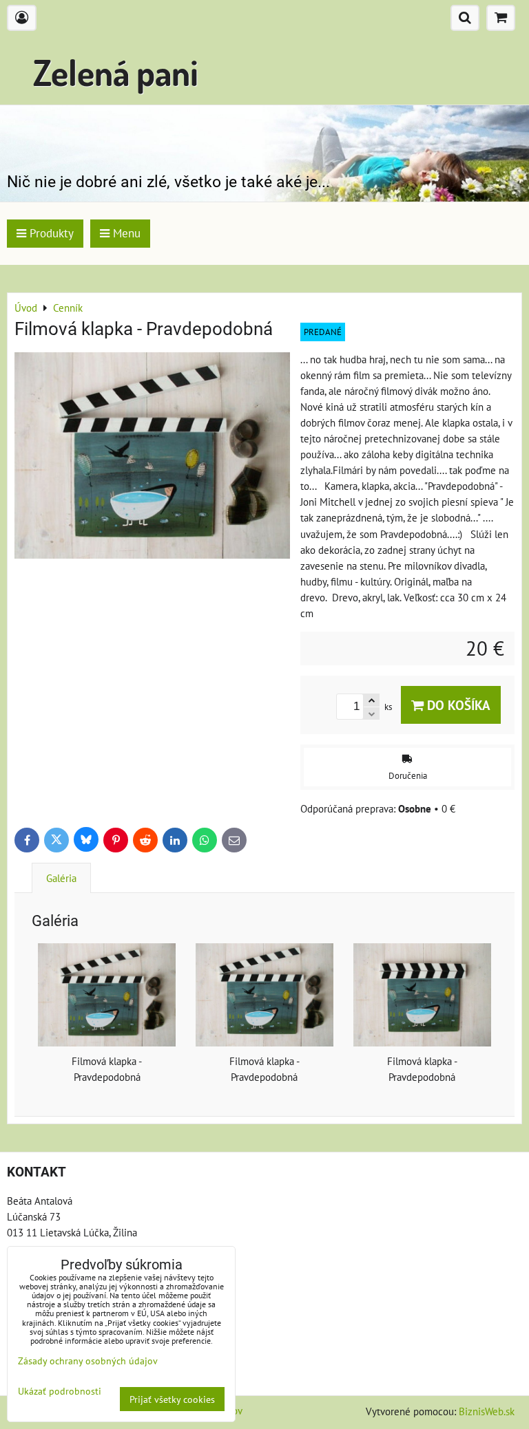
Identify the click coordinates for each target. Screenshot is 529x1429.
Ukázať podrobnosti (59, 1391)
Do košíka (457, 704)
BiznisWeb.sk (487, 1411)
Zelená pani (115, 72)
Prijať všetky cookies (172, 1399)
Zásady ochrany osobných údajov (88, 1360)
